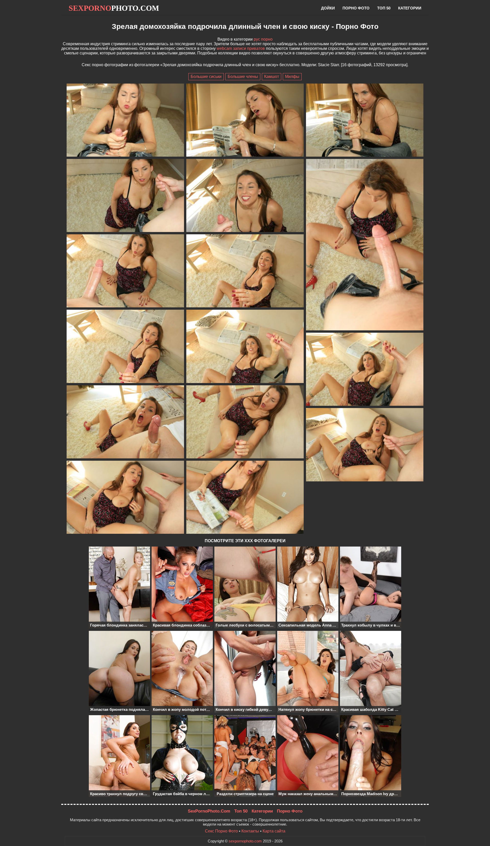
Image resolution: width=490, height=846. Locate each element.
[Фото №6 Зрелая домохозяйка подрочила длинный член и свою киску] (364, 245)
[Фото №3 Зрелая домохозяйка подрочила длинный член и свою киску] (364, 121)
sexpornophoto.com (245, 841)
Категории (409, 8)
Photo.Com (114, 8)
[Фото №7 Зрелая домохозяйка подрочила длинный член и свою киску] (125, 271)
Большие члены (243, 76)
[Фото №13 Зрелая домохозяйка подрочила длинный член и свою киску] (245, 422)
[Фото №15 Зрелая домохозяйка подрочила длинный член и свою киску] (125, 498)
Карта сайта (274, 831)
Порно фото (356, 8)
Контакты (250, 831)
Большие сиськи (206, 76)
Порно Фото (289, 811)
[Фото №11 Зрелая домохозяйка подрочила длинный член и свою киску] (364, 370)
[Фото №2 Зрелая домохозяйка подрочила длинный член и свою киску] (245, 121)
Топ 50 (383, 8)
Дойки (328, 8)
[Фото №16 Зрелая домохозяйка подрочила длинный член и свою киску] (245, 498)
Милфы (292, 76)
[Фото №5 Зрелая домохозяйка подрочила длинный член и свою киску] (245, 196)
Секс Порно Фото (221, 831)
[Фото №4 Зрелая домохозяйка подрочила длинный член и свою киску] (125, 196)
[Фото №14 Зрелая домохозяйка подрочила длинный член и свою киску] (364, 445)
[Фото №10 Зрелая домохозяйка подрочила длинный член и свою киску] (245, 347)
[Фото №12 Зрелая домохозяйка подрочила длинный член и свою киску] (125, 422)
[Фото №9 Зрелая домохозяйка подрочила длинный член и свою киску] (125, 347)
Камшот (271, 76)
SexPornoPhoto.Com (209, 811)
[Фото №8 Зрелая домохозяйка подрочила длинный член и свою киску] (245, 271)
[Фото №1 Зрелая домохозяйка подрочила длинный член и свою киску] (125, 121)
